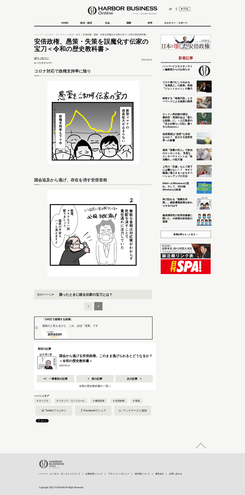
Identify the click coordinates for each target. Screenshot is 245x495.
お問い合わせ (175, 474)
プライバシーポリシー (119, 474)
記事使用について (94, 474)
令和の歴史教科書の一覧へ (95, 386)
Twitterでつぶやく (55, 410)
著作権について (142, 474)
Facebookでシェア (95, 410)
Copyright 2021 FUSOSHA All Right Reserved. (61, 487)
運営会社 (159, 474)
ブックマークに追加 (133, 410)
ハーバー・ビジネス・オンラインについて (59, 474)
